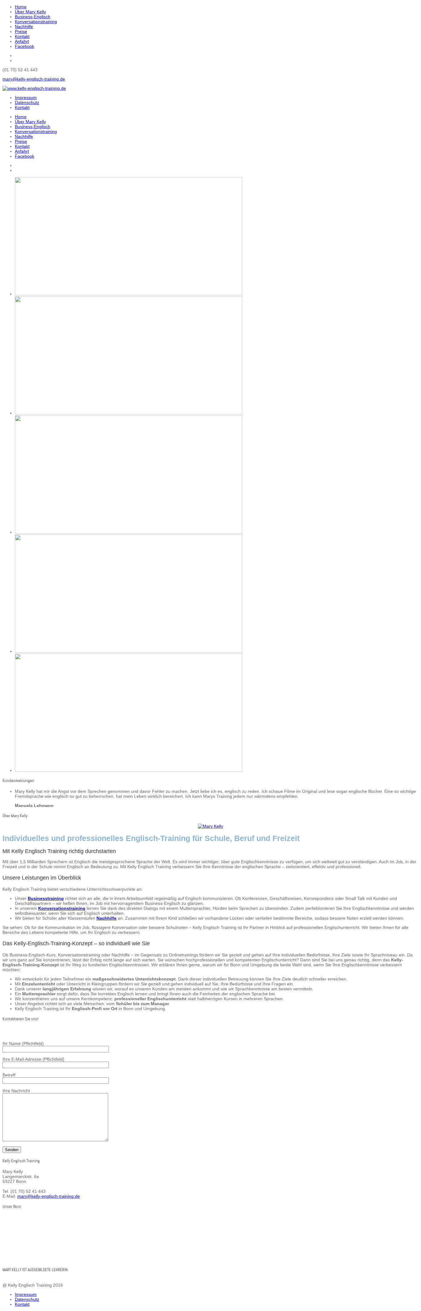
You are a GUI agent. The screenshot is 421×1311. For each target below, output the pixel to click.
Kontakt (22, 36)
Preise (21, 31)
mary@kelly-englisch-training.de (33, 79)
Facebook (24, 46)
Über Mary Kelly (30, 11)
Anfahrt (22, 41)
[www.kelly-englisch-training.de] (34, 88)
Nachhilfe (24, 26)
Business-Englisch (32, 16)
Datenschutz (27, 102)
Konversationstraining (36, 21)
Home (21, 6)
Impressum (26, 97)
